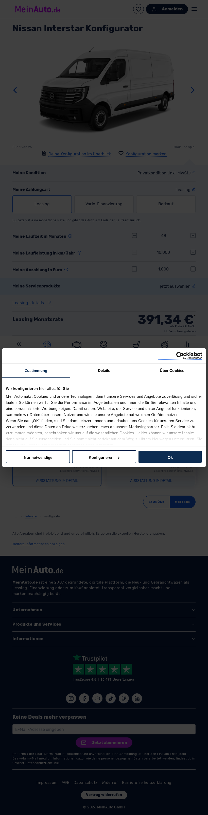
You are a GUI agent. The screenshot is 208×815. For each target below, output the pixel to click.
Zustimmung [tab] (36, 370)
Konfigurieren (101, 457)
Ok (170, 457)
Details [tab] (104, 370)
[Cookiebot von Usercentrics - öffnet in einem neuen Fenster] (180, 356)
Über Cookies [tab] (172, 370)
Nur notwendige (38, 457)
